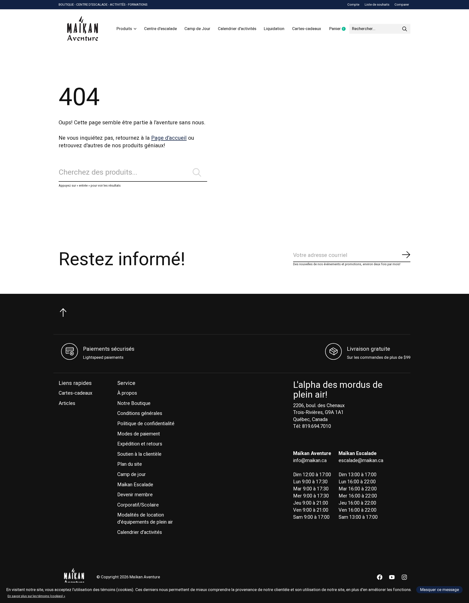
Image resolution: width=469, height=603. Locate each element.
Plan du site (129, 464)
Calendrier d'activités (237, 29)
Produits (124, 29)
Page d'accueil (169, 138)
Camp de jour (131, 474)
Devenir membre (135, 494)
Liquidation (274, 29)
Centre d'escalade (160, 29)
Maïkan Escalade (135, 484)
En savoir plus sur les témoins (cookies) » (36, 596)
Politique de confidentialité (145, 423)
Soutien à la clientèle (139, 454)
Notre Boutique (133, 403)
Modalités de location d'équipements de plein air (145, 518)
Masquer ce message (439, 590)
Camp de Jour (197, 29)
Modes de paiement (138, 433)
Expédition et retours (139, 443)
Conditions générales (139, 413)
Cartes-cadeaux (306, 29)
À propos (127, 393)
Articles (67, 403)
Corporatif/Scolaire (138, 504)
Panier (339, 29)
